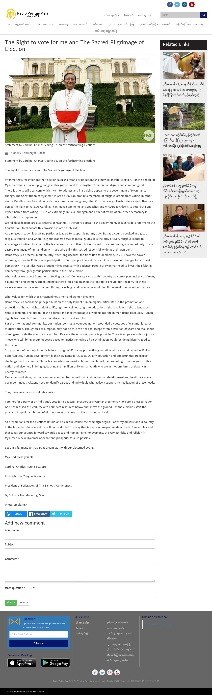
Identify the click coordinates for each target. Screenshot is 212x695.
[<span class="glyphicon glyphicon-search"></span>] (203, 15)
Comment (12, 559)
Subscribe (38, 643)
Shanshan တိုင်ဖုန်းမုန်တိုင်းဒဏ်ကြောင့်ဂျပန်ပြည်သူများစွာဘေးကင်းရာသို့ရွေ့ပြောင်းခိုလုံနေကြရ (182, 141)
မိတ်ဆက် (128, 15)
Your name (12, 530)
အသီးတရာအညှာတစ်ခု (106, 31)
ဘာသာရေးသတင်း (45, 24)
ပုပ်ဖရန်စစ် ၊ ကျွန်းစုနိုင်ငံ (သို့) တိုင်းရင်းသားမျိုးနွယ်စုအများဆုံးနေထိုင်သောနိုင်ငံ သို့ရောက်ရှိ (181, 191)
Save (12, 603)
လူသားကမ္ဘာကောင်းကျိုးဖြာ (121, 24)
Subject (9, 544)
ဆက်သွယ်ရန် (145, 15)
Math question (15, 588)
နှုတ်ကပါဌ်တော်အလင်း (19, 24)
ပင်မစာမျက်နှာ (112, 15)
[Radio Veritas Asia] (28, 14)
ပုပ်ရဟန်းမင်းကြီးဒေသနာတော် (155, 24)
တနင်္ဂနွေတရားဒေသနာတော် (73, 24)
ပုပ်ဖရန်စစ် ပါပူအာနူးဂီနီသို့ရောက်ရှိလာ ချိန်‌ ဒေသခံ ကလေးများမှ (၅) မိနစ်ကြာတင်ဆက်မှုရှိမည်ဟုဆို (183, 90)
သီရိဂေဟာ (97, 24)
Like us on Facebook (159, 624)
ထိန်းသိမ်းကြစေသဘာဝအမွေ (189, 24)
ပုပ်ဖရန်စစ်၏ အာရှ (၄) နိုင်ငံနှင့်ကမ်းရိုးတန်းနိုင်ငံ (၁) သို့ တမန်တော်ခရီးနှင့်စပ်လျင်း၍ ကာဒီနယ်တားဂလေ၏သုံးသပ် (182, 244)
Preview (24, 603)
